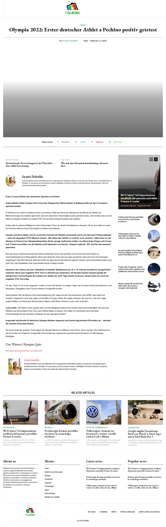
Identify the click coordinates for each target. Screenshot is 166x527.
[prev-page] (151, 159)
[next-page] (156, 159)
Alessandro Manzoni (128, 206)
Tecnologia (8, 427)
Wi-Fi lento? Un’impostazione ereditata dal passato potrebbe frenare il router (139, 198)
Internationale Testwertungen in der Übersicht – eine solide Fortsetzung (30, 164)
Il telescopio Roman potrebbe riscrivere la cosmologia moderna (130, 219)
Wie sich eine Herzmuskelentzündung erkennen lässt (84, 164)
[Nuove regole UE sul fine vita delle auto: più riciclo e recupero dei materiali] (154, 286)
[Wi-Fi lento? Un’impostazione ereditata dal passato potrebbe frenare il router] (139, 182)
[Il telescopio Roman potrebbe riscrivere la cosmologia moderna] (154, 219)
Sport (83, 25)
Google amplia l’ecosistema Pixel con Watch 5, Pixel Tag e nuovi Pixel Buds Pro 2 (130, 252)
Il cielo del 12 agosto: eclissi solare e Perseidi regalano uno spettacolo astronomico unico (131, 269)
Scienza (49, 427)
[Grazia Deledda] (12, 180)
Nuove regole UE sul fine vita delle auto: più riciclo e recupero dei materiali (130, 286)
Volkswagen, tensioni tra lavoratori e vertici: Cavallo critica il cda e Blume (129, 236)
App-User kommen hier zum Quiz (24, 351)
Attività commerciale (96, 427)
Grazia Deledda (70, 41)
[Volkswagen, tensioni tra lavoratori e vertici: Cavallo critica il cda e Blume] (154, 236)
